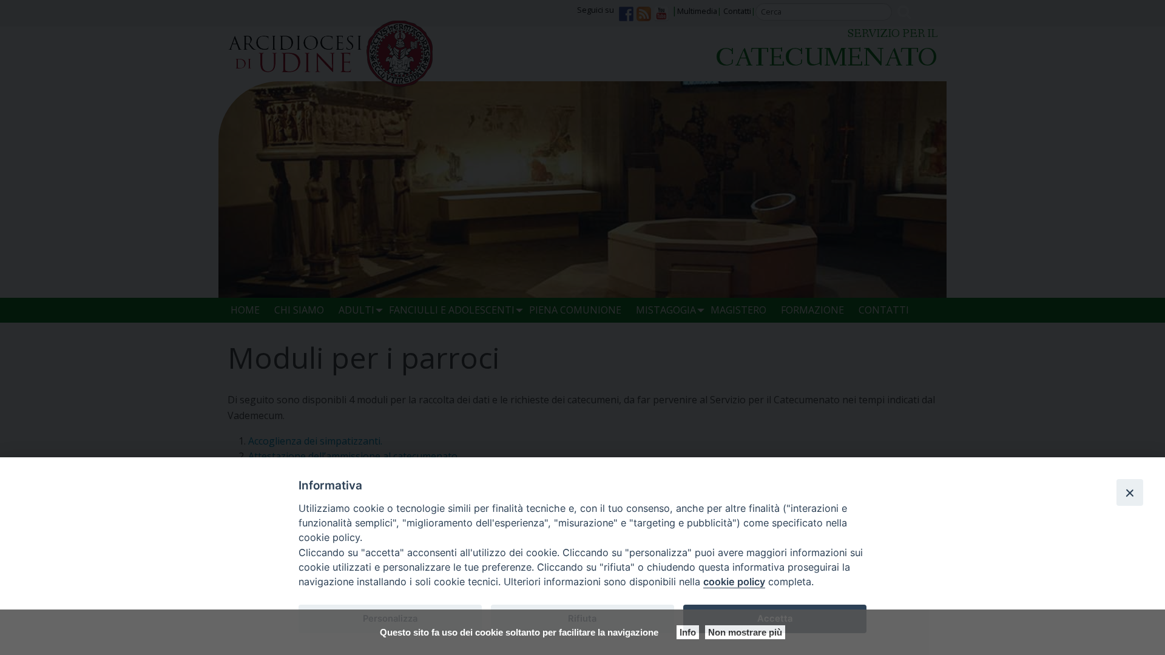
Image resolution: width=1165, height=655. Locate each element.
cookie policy (734, 582)
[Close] (1129, 492)
